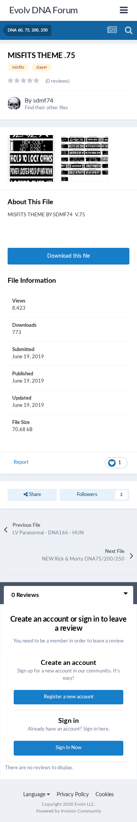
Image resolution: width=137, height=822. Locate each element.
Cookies (105, 794)
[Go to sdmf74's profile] (14, 103)
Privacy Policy (73, 794)
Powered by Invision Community (68, 811)
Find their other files (46, 108)
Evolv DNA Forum (43, 10)
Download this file (68, 256)
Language (35, 794)
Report (21, 462)
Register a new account (69, 696)
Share (34, 494)
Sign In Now (68, 747)
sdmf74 (43, 101)
